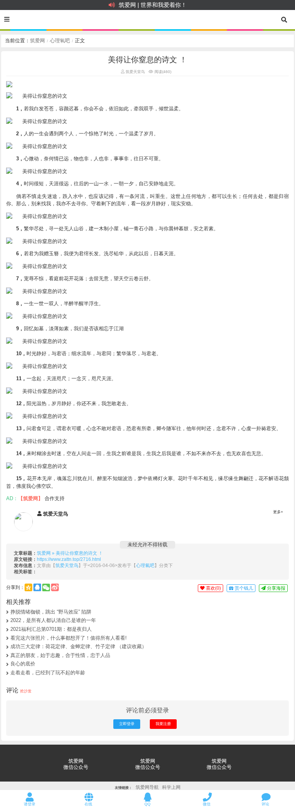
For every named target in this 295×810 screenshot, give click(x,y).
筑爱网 (37, 40)
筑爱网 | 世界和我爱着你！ (153, 5)
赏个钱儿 (243, 587)
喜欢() (213, 587)
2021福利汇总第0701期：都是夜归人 (51, 629)
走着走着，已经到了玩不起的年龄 (47, 672)
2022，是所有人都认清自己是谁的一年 (53, 620)
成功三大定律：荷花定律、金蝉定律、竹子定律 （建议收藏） (78, 646)
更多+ (278, 512)
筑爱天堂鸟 (134, 72)
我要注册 (163, 724)
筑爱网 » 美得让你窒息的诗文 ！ (70, 553)
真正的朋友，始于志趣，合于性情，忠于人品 (60, 655)
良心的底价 (22, 664)
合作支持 (55, 498)
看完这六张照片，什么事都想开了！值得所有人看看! (68, 638)
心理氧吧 (60, 40)
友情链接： (123, 788)
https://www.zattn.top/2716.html (69, 559)
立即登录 (126, 724)
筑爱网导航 (147, 787)
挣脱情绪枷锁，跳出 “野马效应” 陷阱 (50, 612)
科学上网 (171, 787)
